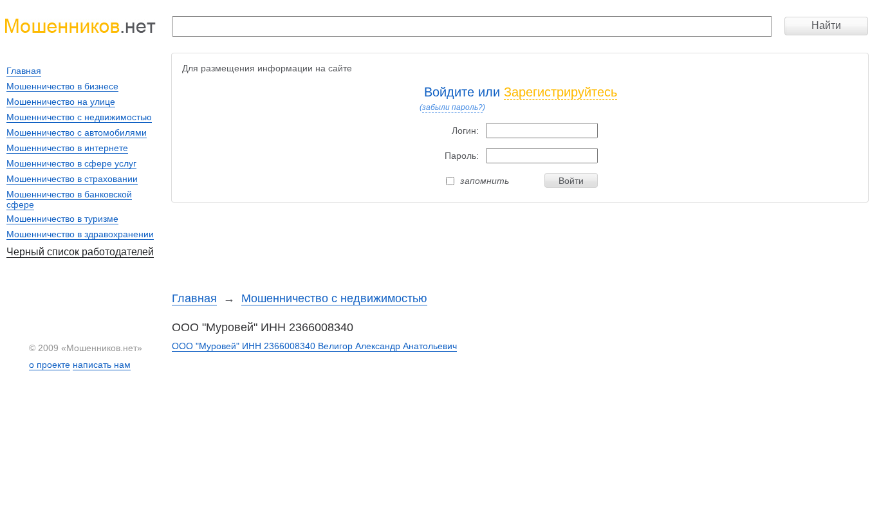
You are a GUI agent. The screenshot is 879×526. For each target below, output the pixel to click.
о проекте (49, 364)
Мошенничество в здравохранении (80, 234)
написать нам (102, 364)
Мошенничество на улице (60, 101)
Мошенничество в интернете (67, 148)
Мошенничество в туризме (62, 218)
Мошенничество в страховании (72, 179)
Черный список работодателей (80, 251)
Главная (194, 298)
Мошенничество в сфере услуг (71, 163)
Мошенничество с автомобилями (76, 132)
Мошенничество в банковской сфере (69, 199)
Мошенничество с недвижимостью (334, 298)
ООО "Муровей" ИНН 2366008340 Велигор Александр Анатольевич (314, 346)
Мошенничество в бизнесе (62, 86)
